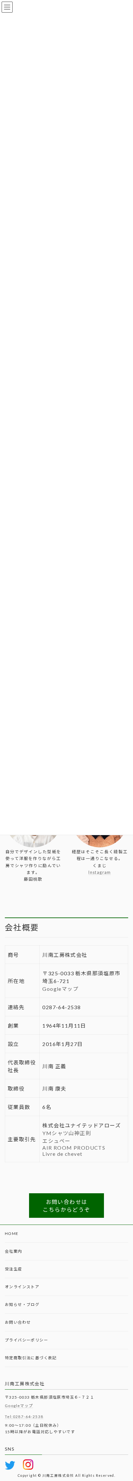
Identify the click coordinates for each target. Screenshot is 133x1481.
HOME (12, 1233)
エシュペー (56, 1141)
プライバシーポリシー (26, 1340)
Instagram (99, 872)
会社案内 (13, 1251)
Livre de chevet (62, 1154)
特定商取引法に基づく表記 (31, 1357)
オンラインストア (22, 1286)
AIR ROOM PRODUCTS (73, 1147)
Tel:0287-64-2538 (24, 1416)
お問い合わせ (18, 1322)
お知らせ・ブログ (22, 1304)
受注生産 (13, 1269)
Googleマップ (60, 989)
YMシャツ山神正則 (66, 1133)
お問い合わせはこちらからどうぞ (66, 1205)
